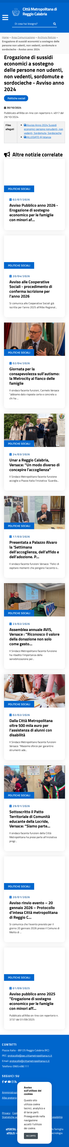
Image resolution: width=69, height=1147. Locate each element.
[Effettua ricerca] (54, 24)
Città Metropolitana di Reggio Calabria (40, 11)
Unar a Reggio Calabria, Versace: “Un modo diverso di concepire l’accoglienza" (34, 465)
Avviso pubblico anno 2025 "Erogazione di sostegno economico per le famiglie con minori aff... (32, 1001)
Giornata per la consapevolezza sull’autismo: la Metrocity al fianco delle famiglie (34, 376)
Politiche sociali (16, 98)
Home (5, 37)
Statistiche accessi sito (15, 1117)
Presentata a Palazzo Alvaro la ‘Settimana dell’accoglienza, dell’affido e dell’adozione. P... (34, 549)
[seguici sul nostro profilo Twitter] (5, 1082)
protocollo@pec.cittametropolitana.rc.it (30, 1056)
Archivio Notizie (47, 37)
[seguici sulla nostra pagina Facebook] (3, 1082)
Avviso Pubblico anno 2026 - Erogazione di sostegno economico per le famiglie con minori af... (33, 212)
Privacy (6, 1113)
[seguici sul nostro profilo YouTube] (9, 1082)
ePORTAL (11, 1129)
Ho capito (31, 1135)
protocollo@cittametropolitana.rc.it (30, 1061)
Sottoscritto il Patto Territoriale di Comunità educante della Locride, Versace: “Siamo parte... (29, 819)
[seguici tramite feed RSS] (15, 1082)
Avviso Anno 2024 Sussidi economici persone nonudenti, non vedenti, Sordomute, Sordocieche (43, 129)
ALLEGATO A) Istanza (38, 137)
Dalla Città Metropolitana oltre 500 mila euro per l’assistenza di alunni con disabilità (31, 728)
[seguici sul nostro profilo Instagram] (12, 1082)
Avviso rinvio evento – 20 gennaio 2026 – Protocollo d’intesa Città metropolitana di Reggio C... (33, 910)
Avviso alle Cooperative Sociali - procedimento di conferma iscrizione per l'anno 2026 (30, 289)
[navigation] (5, 17)
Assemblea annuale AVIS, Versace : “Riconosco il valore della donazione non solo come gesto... (34, 636)
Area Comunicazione (23, 37)
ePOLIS (11, 1133)
